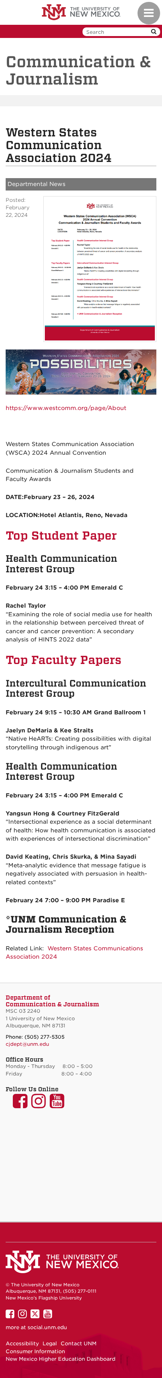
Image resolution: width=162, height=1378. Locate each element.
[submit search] (153, 31)
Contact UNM (78, 1343)
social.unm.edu (47, 1327)
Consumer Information (35, 1351)
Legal (50, 1343)
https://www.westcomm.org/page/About (66, 408)
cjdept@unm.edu (27, 1044)
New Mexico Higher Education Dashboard (60, 1359)
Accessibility (22, 1343)
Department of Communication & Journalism (52, 1001)
